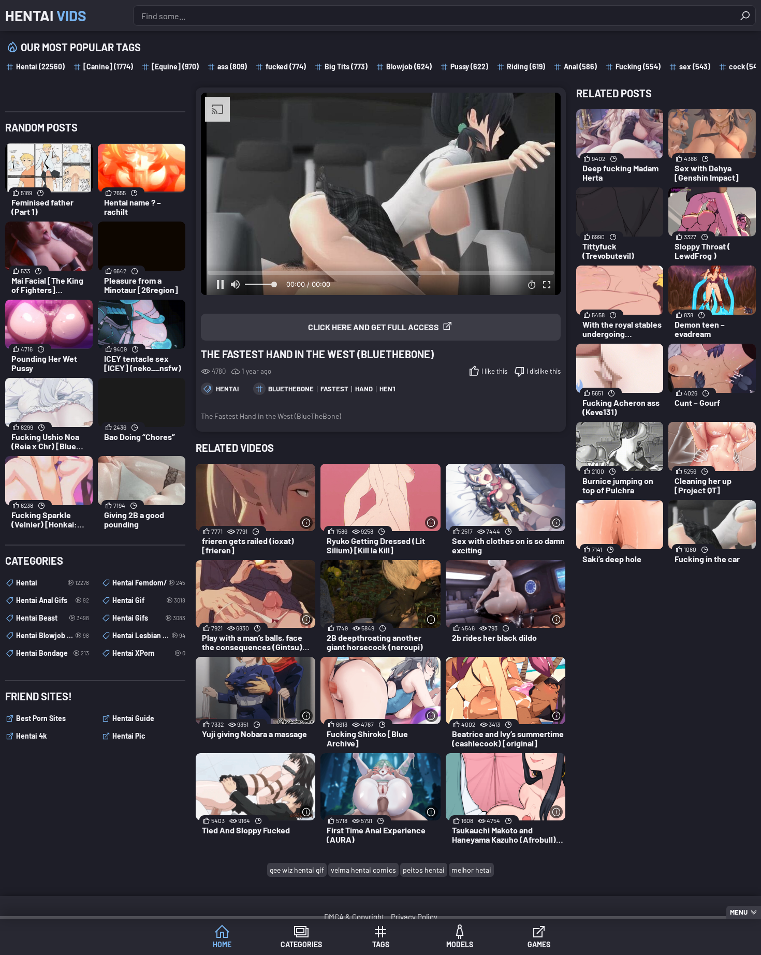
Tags (380, 944)
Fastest (334, 388)
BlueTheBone (291, 388)
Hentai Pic (128, 735)
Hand (364, 388)
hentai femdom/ (148, 582)
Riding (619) (526, 66)
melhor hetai (471, 869)
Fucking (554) (638, 66)
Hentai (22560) (40, 66)
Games (539, 944)
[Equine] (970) (175, 66)
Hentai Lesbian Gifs (148, 635)
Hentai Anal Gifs (52, 600)
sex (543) (694, 66)
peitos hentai (424, 869)
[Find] (745, 15)
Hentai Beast (52, 617)
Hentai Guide (133, 718)
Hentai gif (148, 600)
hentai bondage (52, 653)
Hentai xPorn (148, 653)
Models (459, 944)
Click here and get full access (373, 327)
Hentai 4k (31, 735)
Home (222, 944)
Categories (301, 944)
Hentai (45, 15)
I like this (494, 371)
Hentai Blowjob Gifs (52, 635)
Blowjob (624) (409, 66)
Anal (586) (580, 66)
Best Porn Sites (41, 718)
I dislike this (543, 371)
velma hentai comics (363, 869)
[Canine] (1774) (108, 66)
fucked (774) (286, 66)
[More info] (306, 522)
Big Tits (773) (346, 66)
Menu (739, 912)
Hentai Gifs (148, 617)
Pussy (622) (469, 66)
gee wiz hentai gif (297, 869)
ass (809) (232, 66)
